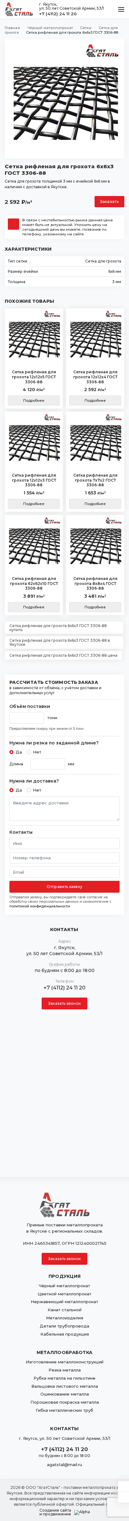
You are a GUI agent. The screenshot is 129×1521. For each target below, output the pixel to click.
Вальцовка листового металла (64, 1386)
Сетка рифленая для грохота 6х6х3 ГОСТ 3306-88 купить (58, 627)
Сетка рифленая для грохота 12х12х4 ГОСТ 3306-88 (95, 377)
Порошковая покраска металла (64, 1402)
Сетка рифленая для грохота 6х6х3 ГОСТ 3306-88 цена (63, 655)
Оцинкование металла (64, 1393)
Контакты (21, 832)
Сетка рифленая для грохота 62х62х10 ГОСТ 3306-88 (34, 583)
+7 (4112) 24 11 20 (58, 13)
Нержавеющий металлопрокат (64, 1301)
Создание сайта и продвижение (55, 1512)
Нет (37, 751)
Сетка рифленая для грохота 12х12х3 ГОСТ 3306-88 (34, 480)
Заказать (109, 201)
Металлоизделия (64, 1317)
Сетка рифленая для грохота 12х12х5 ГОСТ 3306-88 (34, 377)
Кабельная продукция (64, 1334)
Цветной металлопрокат (64, 1293)
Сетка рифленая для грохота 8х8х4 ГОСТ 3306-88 (95, 583)
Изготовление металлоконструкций (65, 1361)
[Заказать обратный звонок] (123, 1497)
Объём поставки (29, 706)
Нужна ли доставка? (34, 781)
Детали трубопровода (64, 1325)
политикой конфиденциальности (39, 906)
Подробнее (34, 400)
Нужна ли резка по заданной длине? (54, 743)
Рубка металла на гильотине (64, 1378)
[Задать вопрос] (123, 1486)
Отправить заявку (64, 886)
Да (19, 751)
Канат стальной (65, 1309)
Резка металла (65, 1369)
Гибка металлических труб (64, 1410)
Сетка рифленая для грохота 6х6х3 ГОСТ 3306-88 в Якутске (59, 642)
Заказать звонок (64, 1003)
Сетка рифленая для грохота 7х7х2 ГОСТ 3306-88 (95, 480)
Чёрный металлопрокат (64, 1285)
